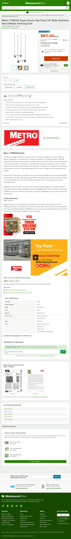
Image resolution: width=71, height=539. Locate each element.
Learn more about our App (53, 488)
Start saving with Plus (21, 488)
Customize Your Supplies (8, 520)
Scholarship (43, 522)
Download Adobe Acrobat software (39, 396)
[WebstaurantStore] (23, 496)
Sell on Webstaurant (45, 524)
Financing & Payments (46, 520)
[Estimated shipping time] (30, 97)
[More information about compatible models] (20, 405)
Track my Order (63, 518)
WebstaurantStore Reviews (27, 524)
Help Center (63, 515)
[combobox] (35, 8)
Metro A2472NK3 (8, 411)
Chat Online (62, 521)
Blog (21, 514)
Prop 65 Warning (25, 336)
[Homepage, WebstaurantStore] (35, 3)
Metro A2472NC (8, 414)
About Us (42, 514)
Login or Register (35, 461)
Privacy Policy (51, 355)
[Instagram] (3, 505)
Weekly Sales (23, 518)
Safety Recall (23, 526)
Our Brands (43, 516)
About (6, 281)
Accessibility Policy (33, 532)
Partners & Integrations (8, 524)
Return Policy (43, 526)
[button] (14, 68)
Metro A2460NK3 (8, 419)
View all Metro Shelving (51, 138)
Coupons (22, 520)
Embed (17, 281)
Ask (63, 351)
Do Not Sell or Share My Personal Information (51, 532)
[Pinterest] (21, 505)
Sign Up (56, 476)
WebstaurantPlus (6, 514)
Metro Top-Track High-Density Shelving (17, 278)
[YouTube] (7, 505)
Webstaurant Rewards (7, 516)
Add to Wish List (54, 71)
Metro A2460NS (8, 416)
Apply (66, 65)
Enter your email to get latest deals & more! (19, 476)
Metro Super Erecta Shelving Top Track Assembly (19, 292)
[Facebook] (12, 505)
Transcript (11, 281)
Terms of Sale (5, 532)
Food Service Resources (27, 522)
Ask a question (14, 28)
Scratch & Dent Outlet (26, 516)
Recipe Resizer (6, 522)
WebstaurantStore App (8, 518)
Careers (42, 518)
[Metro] (21, 137)
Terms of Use (43, 355)
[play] (35, 257)
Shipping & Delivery (64, 523)
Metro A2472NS (8, 409)
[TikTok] (16, 505)
